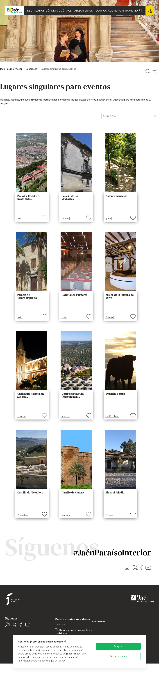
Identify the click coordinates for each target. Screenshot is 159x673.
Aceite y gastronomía (123, 10)
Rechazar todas (118, 656)
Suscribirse (98, 621)
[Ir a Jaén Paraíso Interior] (14, 10)
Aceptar (118, 646)
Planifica (100, 10)
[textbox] (120, 116)
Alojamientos (83, 10)
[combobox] (130, 115)
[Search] (141, 11)
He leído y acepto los (73, 632)
